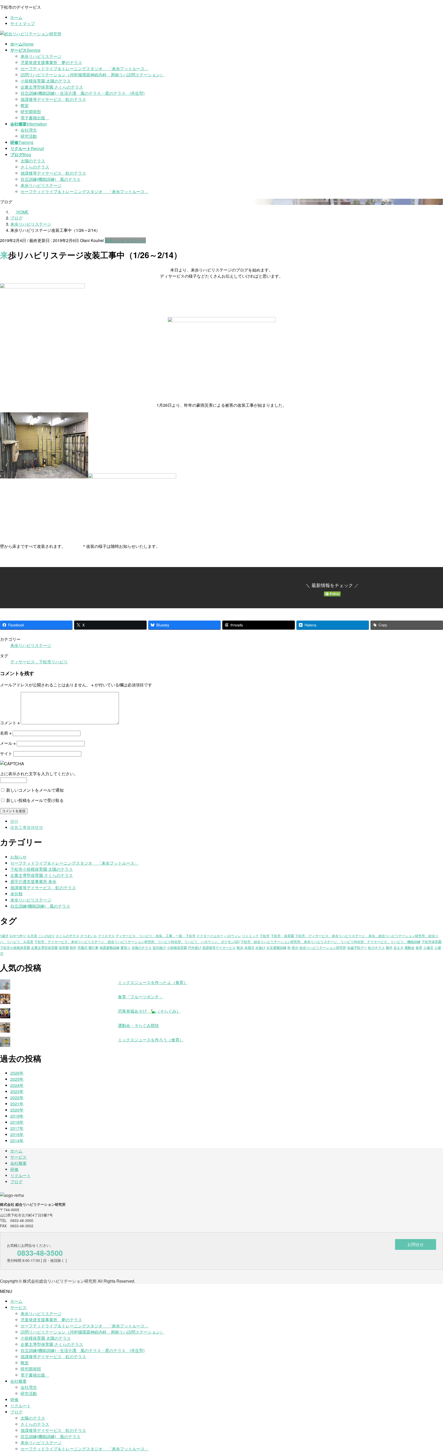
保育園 (64, 947)
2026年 (17, 1073)
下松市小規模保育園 (15, 947)
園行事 (93, 947)
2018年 (17, 1122)
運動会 (410, 947)
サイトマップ (22, 23)
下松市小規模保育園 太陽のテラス (41, 869)
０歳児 (428, 947)
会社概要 (18, 1163)
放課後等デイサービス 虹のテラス (53, 99)
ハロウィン (232, 935)
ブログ (16, 1182)
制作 (73, 947)
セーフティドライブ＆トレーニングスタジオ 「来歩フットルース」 (85, 68)
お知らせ (18, 857)
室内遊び (159, 947)
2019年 (17, 1116)
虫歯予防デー (357, 947)
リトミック (250, 935)
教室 (25, 105)
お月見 (32, 935)
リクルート (20, 1175)
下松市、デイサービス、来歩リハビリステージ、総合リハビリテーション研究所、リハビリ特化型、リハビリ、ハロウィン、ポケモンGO (136, 941)
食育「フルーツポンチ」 (140, 997)
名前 (6, 733)
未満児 (249, 947)
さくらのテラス (35, 167)
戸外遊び (194, 947)
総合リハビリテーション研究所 (322, 947)
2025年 (17, 1079)
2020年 (17, 1110)
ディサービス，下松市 (30, 662)
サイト (6, 753)
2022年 (17, 1098)
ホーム (16, 17)
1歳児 (4, 935)
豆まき (399, 947)
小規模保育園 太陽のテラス (46, 81)
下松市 (265, 935)
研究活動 (29, 136)
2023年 (17, 1091)
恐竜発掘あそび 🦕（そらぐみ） (149, 1011)
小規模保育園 (177, 947)
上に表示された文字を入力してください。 (39, 774)
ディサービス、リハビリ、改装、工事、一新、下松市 (156, 935)
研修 (14, 1169)
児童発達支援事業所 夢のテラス (51, 62)
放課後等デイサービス (219, 947)
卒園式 (82, 947)
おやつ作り (17, 935)
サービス (18, 1157)
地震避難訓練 (109, 947)
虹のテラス (376, 947)
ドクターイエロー (210, 935)
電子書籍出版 (35, 118)
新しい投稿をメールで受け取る (35, 800)
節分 (14, 821)
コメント (10, 723)
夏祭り (125, 947)
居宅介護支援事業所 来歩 (33, 881)
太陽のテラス (33, 161)
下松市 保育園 (282, 935)
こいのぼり (46, 935)
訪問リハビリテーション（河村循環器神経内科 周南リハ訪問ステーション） (92, 75)
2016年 (17, 1134)
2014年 (17, 1141)
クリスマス (106, 935)
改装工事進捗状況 (26, 827)
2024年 (17, 1085)
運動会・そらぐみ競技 (138, 1025)
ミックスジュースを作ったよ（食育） (153, 982)
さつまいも (88, 935)
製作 (389, 947)
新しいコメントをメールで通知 (35, 790)
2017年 (17, 1128)
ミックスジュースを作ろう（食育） (151, 1040)
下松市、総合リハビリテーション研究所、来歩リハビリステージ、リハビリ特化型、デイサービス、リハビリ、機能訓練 (330, 941)
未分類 (16, 894)
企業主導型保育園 (44, 947)
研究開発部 (31, 111)
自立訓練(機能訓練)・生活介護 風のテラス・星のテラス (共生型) (83, 93)
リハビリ (59, 662)
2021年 (17, 1104)
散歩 (240, 947)
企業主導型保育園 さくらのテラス (52, 87)
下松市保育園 (431, 941)
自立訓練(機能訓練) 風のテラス (50, 179)
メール (8, 743)
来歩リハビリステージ (41, 56)
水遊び (260, 947)
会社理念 (29, 130)
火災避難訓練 (276, 947)
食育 (419, 947)
